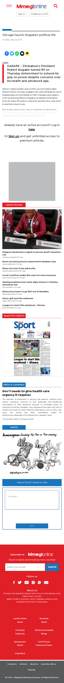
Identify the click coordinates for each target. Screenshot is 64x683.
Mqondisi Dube (8, 308)
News (20, 622)
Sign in (21, 14)
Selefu (14, 427)
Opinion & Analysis (44, 630)
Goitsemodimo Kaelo (10, 271)
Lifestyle (20, 630)
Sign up (14, 136)
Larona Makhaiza (8, 264)
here (32, 129)
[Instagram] (34, 582)
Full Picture (44, 642)
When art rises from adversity (18, 268)
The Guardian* (8, 287)
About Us (34, 664)
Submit (52, 567)
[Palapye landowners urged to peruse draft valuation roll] (32, 229)
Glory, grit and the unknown (17, 298)
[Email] (47, 582)
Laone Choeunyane (10, 278)
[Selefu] (32, 453)
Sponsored (20, 642)
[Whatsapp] (40, 582)
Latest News (20, 618)
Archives (23, 664)
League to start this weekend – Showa (23, 305)
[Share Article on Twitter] (12, 53)
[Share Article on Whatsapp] (17, 53)
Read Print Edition (14, 316)
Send (32, 526)
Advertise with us (48, 664)
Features (20, 634)
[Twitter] (21, 582)
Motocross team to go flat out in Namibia (25, 292)
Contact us (12, 664)
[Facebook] (15, 582)
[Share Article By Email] (22, 53)
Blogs (44, 634)
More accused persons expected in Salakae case (29, 262)
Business (44, 618)
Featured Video (44, 645)
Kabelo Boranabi (8, 294)
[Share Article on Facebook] (7, 53)
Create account (39, 14)
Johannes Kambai (9, 257)
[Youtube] (28, 582)
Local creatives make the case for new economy (29, 275)
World (20, 645)
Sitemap (31, 670)
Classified (20, 653)
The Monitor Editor (10, 419)
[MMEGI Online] (32, 7)
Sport (44, 622)
